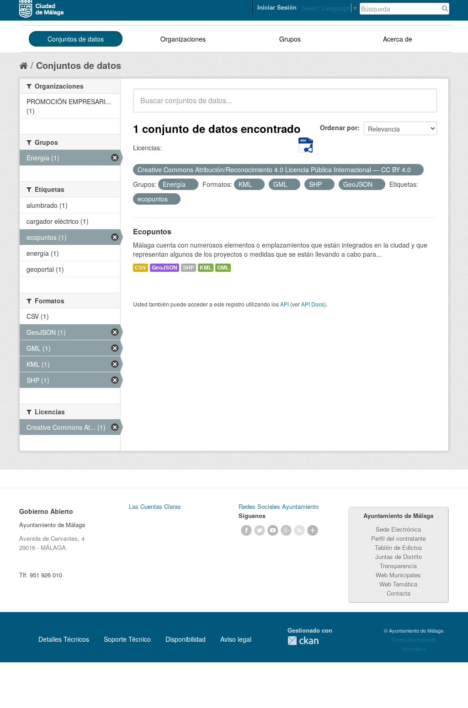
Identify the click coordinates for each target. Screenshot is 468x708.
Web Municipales (398, 575)
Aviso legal (235, 639)
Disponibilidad (185, 639)
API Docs (312, 304)
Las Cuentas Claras (155, 506)
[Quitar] (416, 170)
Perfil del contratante (398, 538)
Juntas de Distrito (398, 556)
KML (206, 267)
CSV (140, 267)
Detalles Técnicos (63, 639)
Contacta (398, 593)
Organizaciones (183, 38)
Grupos (290, 38)
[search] (423, 105)
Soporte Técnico (127, 639)
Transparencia (398, 565)
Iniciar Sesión (277, 7)
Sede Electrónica (398, 529)
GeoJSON (164, 267)
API (284, 304)
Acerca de (397, 38)
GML (223, 267)
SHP (188, 267)
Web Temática (398, 584)
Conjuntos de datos (76, 38)
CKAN (303, 640)
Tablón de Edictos (398, 547)
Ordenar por (338, 127)
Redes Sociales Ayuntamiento (279, 506)
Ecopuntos (152, 231)
